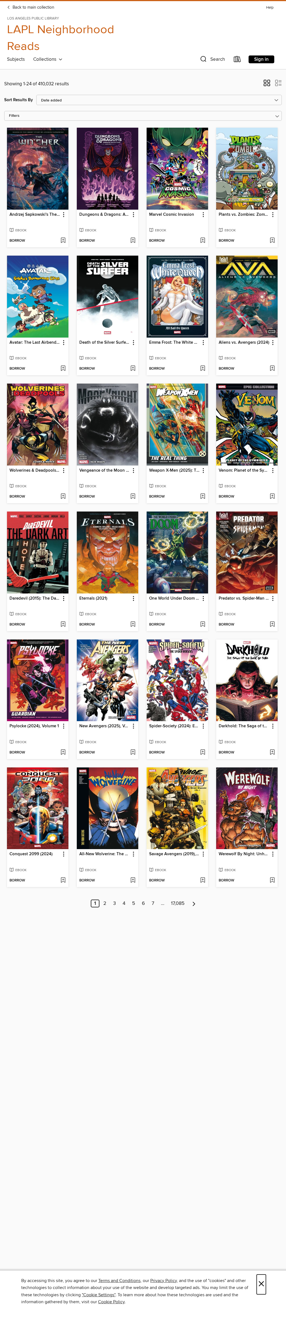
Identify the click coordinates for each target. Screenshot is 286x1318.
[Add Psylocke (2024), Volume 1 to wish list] (62, 752)
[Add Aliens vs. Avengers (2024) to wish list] (272, 368)
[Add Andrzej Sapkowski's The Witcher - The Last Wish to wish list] (62, 240)
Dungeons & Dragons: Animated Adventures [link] (104, 214)
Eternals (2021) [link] (93, 598)
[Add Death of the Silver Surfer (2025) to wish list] (132, 368)
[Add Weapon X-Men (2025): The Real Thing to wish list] (202, 496)
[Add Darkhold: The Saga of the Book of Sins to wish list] (272, 752)
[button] (212, 60)
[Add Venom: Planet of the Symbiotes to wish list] (272, 496)
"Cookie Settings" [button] (98, 1295)
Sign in (261, 59)
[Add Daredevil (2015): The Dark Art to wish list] (62, 624)
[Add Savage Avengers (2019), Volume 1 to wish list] (202, 880)
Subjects (16, 59)
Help (269, 8)
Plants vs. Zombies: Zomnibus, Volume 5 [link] (244, 214)
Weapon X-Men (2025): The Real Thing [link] (174, 470)
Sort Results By (18, 100)
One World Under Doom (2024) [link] (174, 598)
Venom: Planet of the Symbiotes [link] (244, 470)
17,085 (178, 903)
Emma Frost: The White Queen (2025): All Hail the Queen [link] (174, 342)
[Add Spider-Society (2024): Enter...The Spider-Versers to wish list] (202, 752)
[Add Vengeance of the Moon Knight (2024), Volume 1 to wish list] (132, 496)
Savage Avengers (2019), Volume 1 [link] (174, 854)
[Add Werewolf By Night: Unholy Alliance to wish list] (272, 880)
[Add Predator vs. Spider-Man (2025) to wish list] (272, 624)
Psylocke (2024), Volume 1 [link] (34, 726)
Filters (14, 115)
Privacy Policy (163, 1280)
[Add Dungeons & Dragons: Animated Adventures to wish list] (132, 240)
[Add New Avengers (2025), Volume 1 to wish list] (132, 752)
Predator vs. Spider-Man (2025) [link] (244, 598)
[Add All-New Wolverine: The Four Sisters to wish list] (132, 880)
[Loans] (237, 60)
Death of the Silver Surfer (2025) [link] (104, 342)
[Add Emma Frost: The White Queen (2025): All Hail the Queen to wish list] (202, 368)
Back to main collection (32, 7)
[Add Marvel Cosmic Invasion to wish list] (202, 240)
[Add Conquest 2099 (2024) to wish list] (62, 880)
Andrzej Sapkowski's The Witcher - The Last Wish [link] (35, 214)
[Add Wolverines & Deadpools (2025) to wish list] (62, 496)
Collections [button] (46, 59)
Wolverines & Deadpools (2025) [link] (35, 470)
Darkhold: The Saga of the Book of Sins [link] (244, 726)
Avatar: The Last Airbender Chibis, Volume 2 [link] (35, 342)
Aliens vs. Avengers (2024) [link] (244, 342)
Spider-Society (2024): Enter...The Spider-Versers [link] (174, 726)
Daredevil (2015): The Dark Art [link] (35, 598)
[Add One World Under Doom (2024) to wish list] (202, 624)
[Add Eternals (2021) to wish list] (132, 624)
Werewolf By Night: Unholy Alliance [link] (244, 854)
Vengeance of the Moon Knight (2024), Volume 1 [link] (104, 470)
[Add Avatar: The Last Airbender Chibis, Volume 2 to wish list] (62, 368)
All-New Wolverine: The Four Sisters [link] (104, 854)
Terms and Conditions (119, 1280)
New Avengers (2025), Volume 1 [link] (104, 726)
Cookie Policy (111, 1302)
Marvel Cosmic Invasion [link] (171, 214)
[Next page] (194, 903)
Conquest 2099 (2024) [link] (31, 854)
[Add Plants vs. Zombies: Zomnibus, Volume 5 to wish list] (272, 240)
